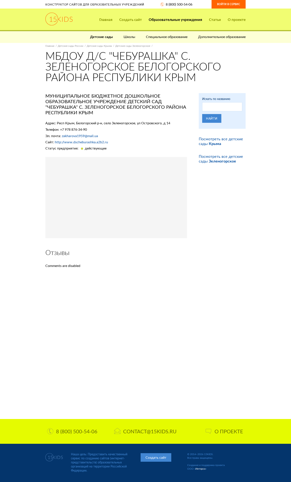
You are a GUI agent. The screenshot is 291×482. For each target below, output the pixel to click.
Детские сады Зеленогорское (132, 45)
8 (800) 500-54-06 (179, 4)
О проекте (237, 19)
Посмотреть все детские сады (221, 141)
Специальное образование (166, 37)
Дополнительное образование (222, 37)
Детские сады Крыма (99, 45)
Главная (105, 19)
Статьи (215, 19)
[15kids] (59, 19)
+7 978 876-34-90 (73, 129)
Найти (212, 118)
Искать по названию (216, 99)
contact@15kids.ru (150, 431)
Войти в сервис (228, 4)
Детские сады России (70, 45)
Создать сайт (130, 19)
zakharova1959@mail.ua (80, 136)
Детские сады (101, 37)
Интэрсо (200, 468)
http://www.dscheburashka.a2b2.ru (81, 142)
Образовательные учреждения (175, 19)
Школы (129, 37)
